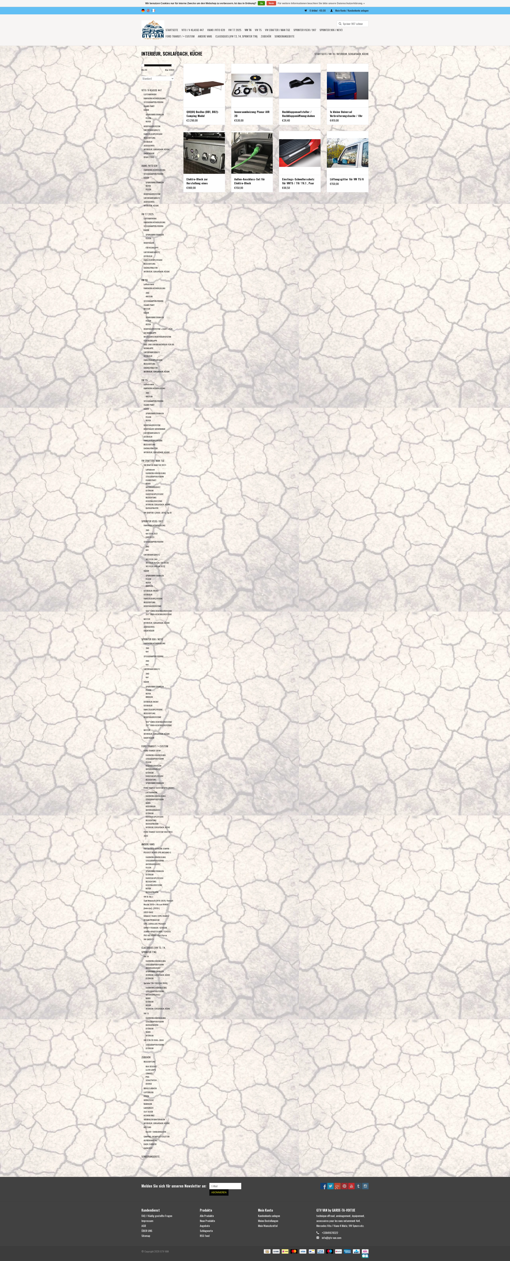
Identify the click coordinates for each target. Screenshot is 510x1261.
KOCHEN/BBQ (149, 1115)
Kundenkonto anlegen (269, 1216)
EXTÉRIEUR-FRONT (151, 590)
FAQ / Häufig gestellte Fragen (156, 1216)
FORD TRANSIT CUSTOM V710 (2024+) (159, 787)
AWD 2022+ (150, 537)
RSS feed (205, 1236)
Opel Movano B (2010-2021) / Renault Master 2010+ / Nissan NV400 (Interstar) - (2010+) (158, 904)
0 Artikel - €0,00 (317, 10)
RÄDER (146, 109)
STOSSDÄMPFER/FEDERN (153, 102)
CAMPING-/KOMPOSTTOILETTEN (157, 1136)
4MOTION (149, 296)
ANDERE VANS (205, 36)
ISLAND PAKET (149, 106)
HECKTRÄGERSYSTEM (152, 126)
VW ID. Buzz (148, 896)
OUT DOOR (148, 1111)
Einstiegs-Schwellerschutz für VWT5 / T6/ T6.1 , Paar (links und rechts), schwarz (298, 181)
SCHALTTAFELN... (152, 1080)
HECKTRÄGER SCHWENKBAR (154, 428)
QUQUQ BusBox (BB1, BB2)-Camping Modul (202, 114)
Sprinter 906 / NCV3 (331, 30)
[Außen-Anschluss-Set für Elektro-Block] (252, 153)
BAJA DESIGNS (151, 1066)
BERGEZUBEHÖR (150, 1088)
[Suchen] (339, 24)
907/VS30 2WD (151, 559)
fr (153, 10)
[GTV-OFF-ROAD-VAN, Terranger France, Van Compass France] (152, 30)
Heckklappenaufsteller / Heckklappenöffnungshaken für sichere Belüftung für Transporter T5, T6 (298, 114)
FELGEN (148, 118)
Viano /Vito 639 (216, 30)
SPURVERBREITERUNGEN (155, 114)
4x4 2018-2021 (152, 533)
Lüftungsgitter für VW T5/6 (347, 179)
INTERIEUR (149, 1035)
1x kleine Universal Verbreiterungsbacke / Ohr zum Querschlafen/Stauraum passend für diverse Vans (347, 114)
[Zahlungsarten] (266, 1251)
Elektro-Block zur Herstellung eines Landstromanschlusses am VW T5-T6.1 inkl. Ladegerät (202, 181)
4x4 (147, 549)
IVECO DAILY (148, 912)
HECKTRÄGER (149, 242)
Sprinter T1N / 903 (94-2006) (155, 983)
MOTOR (147, 308)
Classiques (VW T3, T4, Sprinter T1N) (236, 36)
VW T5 (258, 30)
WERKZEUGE (149, 1100)
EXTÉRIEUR (148, 141)
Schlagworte (206, 1231)
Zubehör (266, 36)
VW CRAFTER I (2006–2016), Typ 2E (158, 512)
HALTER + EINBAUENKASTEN (156, 1131)
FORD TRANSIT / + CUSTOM (180, 36)
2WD (147, 292)
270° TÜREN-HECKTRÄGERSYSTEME (159, 614)
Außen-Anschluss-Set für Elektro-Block (249, 181)
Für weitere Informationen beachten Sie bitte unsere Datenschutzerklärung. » (321, 3)
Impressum (147, 1221)
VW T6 (248, 30)
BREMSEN (149, 585)
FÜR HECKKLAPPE (152, 247)
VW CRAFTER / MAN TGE (277, 30)
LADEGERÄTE (148, 1107)
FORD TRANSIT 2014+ (152, 750)
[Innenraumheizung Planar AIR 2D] (252, 85)
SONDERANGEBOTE (284, 36)
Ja (261, 3)
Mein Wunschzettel (268, 1226)
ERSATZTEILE (149, 157)
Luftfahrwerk (149, 284)
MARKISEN (148, 1103)
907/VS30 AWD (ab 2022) (155, 566)
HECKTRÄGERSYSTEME (154, 501)
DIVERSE (149, 1083)
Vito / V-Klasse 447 (192, 30)
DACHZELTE (148, 1148)
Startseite (172, 30)
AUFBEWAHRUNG (150, 1140)
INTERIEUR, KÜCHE (151, 205)
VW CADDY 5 (148, 939)
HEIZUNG (147, 1127)
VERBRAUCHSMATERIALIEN (154, 1119)
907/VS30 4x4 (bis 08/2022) (157, 562)
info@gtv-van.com (331, 1237)
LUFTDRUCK (148, 1092)
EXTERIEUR (148, 705)
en (148, 10)
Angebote (205, 1226)
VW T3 (146, 1013)
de (143, 10)
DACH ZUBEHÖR (150, 1144)
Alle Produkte (207, 1216)
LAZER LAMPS (151, 1069)
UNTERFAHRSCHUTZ (152, 130)
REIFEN (148, 121)
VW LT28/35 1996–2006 (154, 1040)
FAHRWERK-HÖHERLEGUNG (154, 98)
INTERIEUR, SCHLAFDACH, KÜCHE (353, 54)
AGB (143, 1226)
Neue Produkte (207, 1221)
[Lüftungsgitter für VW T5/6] (348, 153)
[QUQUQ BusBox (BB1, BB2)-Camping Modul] (204, 85)
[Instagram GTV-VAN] (365, 1186)
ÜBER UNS (146, 1231)
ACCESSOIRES (149, 145)
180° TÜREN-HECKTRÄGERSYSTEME (159, 610)
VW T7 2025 (234, 30)
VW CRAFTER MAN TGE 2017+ (155, 464)
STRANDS (149, 1073)
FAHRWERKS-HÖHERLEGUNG (156, 987)
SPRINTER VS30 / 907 (304, 30)
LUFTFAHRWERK (150, 94)
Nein (271, 3)
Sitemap (145, 1236)
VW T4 (146, 956)
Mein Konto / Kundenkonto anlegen (352, 10)
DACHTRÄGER (149, 153)
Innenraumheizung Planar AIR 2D (252, 114)
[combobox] (353, 24)
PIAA (147, 1076)
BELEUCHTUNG (149, 1061)
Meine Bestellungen (268, 1221)
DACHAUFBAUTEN (151, 267)
